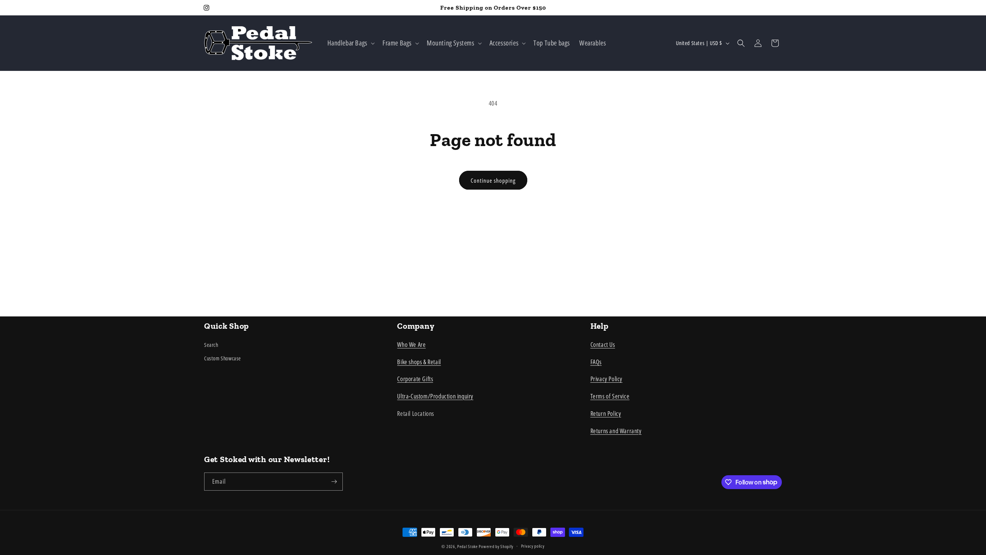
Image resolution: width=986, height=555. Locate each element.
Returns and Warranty (616, 431)
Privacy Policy (606, 379)
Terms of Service (610, 396)
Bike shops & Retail (419, 362)
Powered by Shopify (496, 546)
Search (211, 344)
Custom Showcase (222, 358)
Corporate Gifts (415, 379)
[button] (350, 43)
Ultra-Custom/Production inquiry (435, 396)
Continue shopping (493, 180)
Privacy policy (533, 546)
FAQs (596, 362)
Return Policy (605, 413)
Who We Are (411, 344)
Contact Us (602, 344)
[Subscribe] (333, 482)
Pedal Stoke (467, 546)
